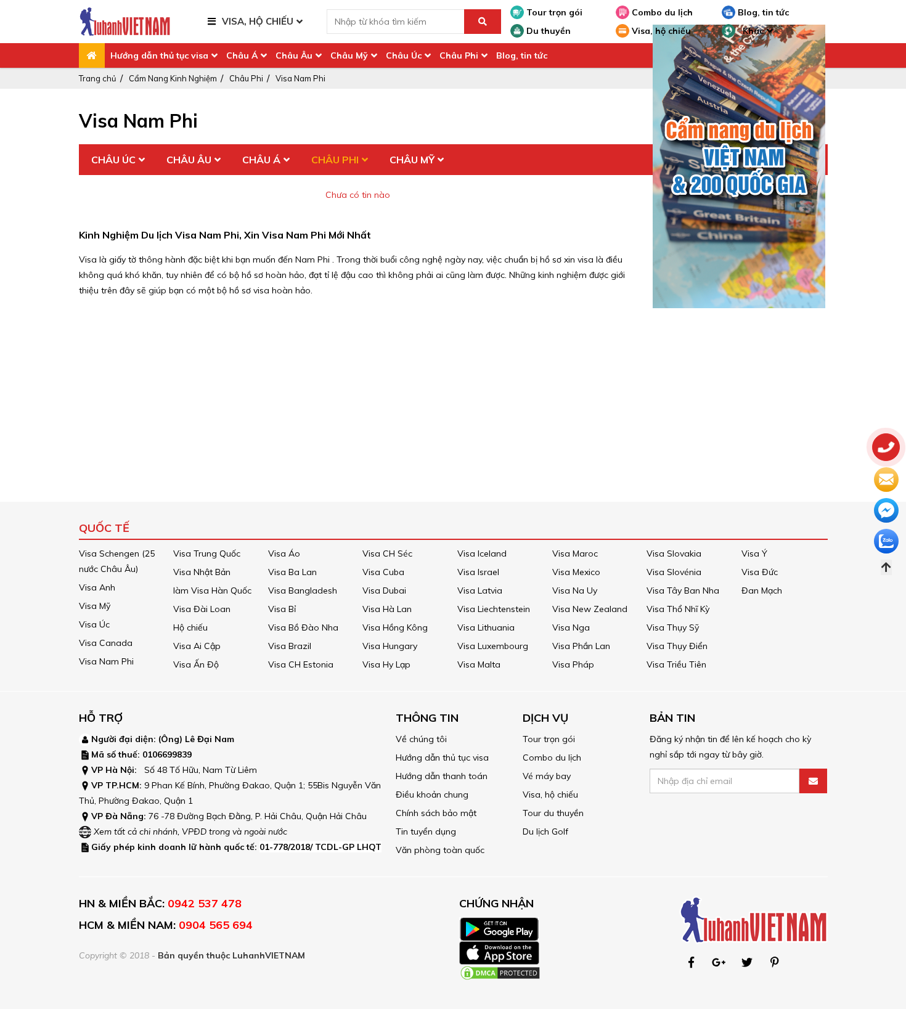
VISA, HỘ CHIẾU (257, 21)
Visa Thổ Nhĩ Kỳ (678, 609)
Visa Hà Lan (387, 609)
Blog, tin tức (762, 12)
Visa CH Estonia (300, 664)
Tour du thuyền (553, 813)
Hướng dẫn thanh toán (442, 776)
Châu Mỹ (349, 55)
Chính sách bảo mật (436, 813)
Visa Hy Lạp (386, 664)
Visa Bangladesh (302, 590)
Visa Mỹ (94, 605)
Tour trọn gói (553, 12)
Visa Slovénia (674, 572)
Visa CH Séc (387, 553)
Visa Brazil (289, 646)
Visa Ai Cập (197, 646)
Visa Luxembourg (492, 646)
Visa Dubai (384, 590)
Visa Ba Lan (292, 572)
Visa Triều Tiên (676, 664)
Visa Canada (106, 642)
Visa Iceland (482, 553)
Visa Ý (754, 553)
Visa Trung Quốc (206, 553)
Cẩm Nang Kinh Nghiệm (173, 78)
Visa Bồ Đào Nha (303, 627)
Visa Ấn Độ (196, 664)
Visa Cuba (383, 572)
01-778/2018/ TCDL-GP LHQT (320, 846)
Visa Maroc (575, 553)
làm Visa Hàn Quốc (212, 590)
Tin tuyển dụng (426, 831)
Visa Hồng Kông (395, 627)
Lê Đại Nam (209, 739)
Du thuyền (547, 30)
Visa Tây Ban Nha (683, 590)
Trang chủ (97, 78)
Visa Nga (571, 627)
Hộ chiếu (190, 627)
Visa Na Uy (574, 590)
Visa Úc (94, 624)
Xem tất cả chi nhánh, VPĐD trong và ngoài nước (190, 831)
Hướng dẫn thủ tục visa (159, 55)
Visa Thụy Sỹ (673, 627)
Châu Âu (293, 55)
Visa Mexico (576, 572)
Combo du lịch (661, 12)
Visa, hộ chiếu (660, 30)
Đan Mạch (761, 590)
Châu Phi (458, 55)
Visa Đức (759, 572)
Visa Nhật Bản (202, 572)
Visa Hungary (389, 646)
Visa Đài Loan (202, 609)
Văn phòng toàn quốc (440, 850)
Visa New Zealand (589, 609)
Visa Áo (284, 553)
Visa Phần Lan (581, 646)
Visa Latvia (479, 590)
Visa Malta (478, 664)
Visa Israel (478, 572)
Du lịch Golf (545, 831)
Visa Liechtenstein (493, 609)
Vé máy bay (547, 776)
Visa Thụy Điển (677, 646)
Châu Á (242, 55)
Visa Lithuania (486, 627)
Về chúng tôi (421, 739)
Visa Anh (97, 587)
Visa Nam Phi (300, 78)
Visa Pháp (573, 664)
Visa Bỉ (282, 609)
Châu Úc (404, 55)
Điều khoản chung (432, 794)
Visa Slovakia (674, 553)
